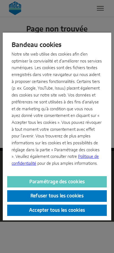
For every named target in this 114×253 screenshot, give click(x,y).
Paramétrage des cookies (57, 181)
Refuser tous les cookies (57, 196)
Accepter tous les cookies (57, 210)
